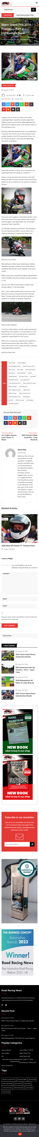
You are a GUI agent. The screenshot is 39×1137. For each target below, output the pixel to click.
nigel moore (26, 390)
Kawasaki (33, 376)
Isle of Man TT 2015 (26, 1050)
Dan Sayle (20, 369)
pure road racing (7, 1083)
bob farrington (22, 363)
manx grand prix (24, 380)
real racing (27, 1083)
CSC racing (12, 369)
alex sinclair (12, 363)
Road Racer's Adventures (28, 1062)
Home (5, 37)
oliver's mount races (24, 393)
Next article (33, 433)
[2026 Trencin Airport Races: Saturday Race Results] (8, 695)
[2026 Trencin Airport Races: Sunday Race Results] (8, 656)
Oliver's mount (12, 393)
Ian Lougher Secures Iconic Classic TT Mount (9, 437)
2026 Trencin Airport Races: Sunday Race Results (18, 1021)
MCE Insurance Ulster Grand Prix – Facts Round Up (30, 437)
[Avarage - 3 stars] (5, 565)
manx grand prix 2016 (15, 383)
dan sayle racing (30, 369)
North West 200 (25, 1056)
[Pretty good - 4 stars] (7, 565)
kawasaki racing (13, 380)
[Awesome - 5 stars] (9, 565)
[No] (37, 1131)
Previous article (7, 433)
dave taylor (12, 373)
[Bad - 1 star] (2, 565)
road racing (6, 1092)
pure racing (32, 1079)
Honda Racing (12, 376)
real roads (29, 1088)
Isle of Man (11, 37)
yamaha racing (20, 400)
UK (3, 1056)
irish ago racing (23, 376)
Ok (20, 1134)
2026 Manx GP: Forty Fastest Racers (16, 546)
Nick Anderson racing (15, 390)
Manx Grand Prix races (29, 383)
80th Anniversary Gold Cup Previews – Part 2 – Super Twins (25, 670)
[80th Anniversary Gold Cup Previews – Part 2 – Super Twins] (8, 669)
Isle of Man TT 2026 (26, 1059)
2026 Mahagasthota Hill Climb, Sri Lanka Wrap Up (18, 1038)
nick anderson (23, 386)
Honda (30, 373)
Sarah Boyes (26, 396)
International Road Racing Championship (11, 1060)
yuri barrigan (29, 400)
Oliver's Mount (6, 1050)
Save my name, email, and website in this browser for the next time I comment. (19, 618)
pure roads (18, 1083)
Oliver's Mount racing (14, 396)
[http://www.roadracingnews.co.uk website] (17, 95)
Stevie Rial (22, 450)
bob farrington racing (14, 366)
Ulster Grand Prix (7, 1066)
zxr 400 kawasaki (13, 403)
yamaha (11, 400)
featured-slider (21, 373)
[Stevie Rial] (20, 95)
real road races (7, 1088)
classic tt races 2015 (29, 366)
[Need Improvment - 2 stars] (4, 565)
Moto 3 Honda (12, 386)
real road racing (19, 1088)
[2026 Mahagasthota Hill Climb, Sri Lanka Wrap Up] (8, 682)
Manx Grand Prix (21, 37)
